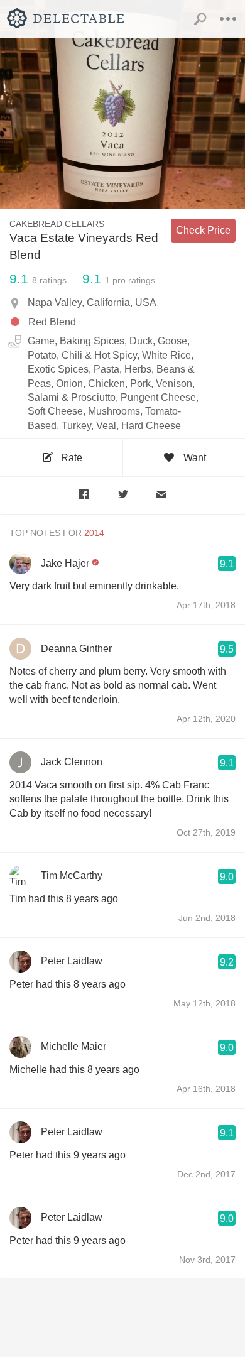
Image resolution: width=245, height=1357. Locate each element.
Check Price (203, 230)
